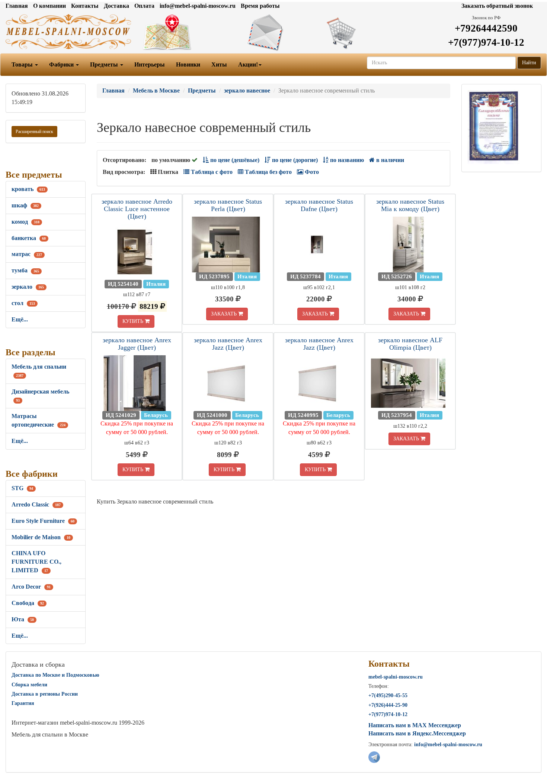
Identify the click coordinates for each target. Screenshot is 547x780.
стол (23, 303)
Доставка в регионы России (45, 694)
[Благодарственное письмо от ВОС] (493, 126)
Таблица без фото (267, 172)
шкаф (25, 205)
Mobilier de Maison (41, 537)
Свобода (28, 603)
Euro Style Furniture (43, 521)
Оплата (144, 6)
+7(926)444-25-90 (387, 705)
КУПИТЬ (133, 321)
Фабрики (62, 64)
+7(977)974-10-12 (486, 42)
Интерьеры (149, 64)
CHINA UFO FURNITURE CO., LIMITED (36, 561)
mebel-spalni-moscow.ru (395, 677)
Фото (311, 172)
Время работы (260, 6)
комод (25, 222)
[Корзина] (365, 32)
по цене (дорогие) (294, 160)
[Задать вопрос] (274, 32)
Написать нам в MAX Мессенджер (414, 725)
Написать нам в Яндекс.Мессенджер (417, 733)
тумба (25, 270)
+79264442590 (486, 28)
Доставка (116, 6)
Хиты (219, 64)
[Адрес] (183, 32)
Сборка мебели (29, 684)
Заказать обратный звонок (497, 6)
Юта (23, 619)
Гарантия (23, 703)
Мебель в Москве (156, 90)
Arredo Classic (36, 504)
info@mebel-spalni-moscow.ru (198, 6)
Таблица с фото (211, 172)
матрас (27, 254)
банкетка (29, 238)
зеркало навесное (247, 90)
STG (22, 488)
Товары (23, 64)
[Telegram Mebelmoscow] (374, 756)
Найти (529, 62)
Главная (17, 6)
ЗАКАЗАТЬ (224, 314)
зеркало (28, 287)
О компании (49, 6)
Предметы (104, 64)
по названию (346, 160)
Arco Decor (31, 586)
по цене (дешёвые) (234, 160)
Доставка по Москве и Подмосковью (55, 675)
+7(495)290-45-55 (387, 695)
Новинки (188, 64)
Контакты (85, 6)
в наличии (389, 160)
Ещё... (20, 319)
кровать (28, 189)
